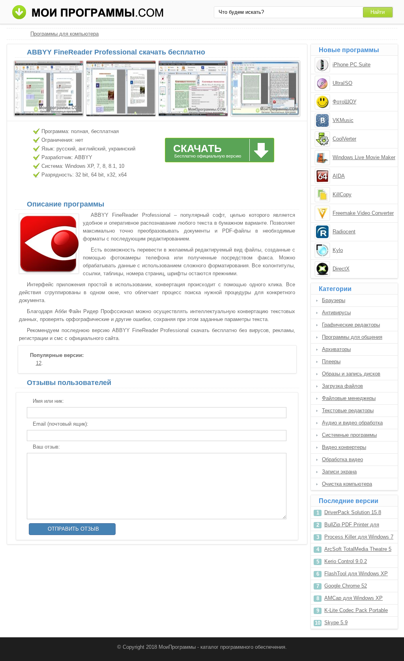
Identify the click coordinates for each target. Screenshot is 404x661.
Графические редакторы (351, 325)
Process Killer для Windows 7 (358, 537)
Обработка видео (342, 459)
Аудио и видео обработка (352, 423)
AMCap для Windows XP (353, 598)
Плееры (331, 361)
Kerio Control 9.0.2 (345, 561)
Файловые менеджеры (349, 398)
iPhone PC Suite (351, 65)
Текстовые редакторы (348, 410)
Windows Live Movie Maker (364, 157)
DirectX (341, 269)
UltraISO (342, 83)
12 (38, 363)
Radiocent (344, 232)
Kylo (338, 250)
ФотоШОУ (344, 102)
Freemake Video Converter (363, 213)
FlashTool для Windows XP (356, 573)
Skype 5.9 (336, 622)
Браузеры (333, 300)
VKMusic (343, 120)
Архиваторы (336, 349)
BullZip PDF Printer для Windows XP (351, 526)
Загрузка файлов (342, 386)
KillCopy (342, 194)
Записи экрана (339, 472)
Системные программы (349, 435)
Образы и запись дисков (351, 374)
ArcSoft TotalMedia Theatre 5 (357, 549)
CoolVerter (344, 139)
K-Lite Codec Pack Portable (356, 610)
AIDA (339, 176)
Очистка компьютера (347, 484)
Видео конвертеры (344, 447)
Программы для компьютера (64, 34)
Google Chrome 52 (345, 586)
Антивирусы (336, 312)
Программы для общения (352, 337)
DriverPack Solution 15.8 (352, 512)
